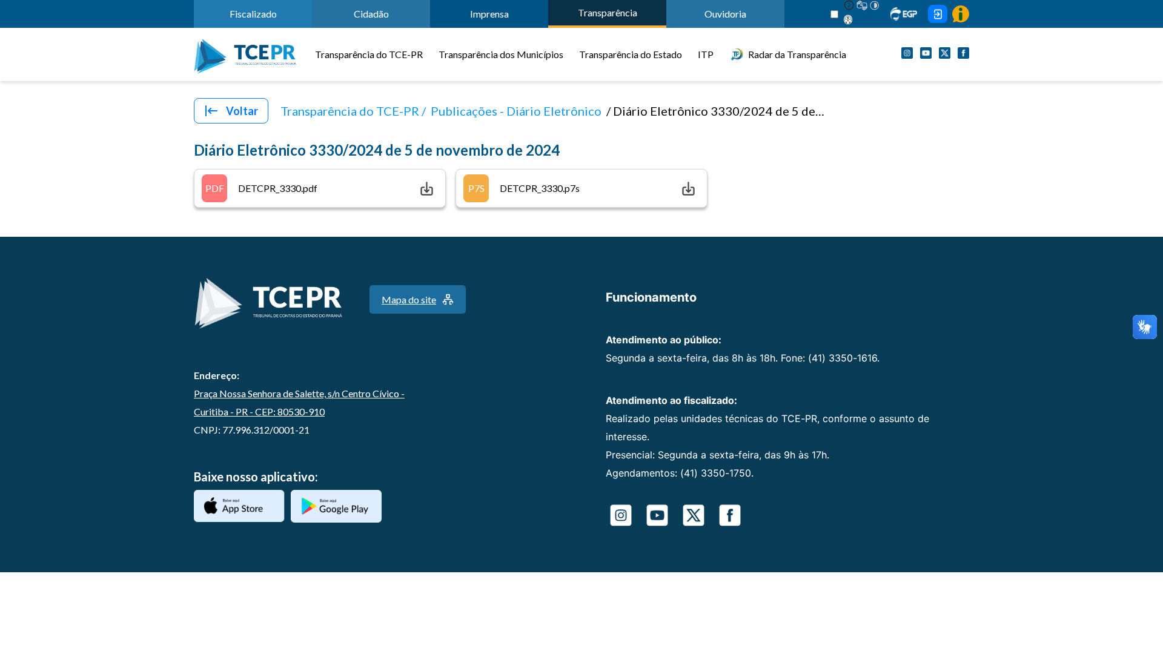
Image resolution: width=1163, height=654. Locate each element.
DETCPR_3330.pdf (261, 188)
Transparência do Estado (630, 54)
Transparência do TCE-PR (369, 54)
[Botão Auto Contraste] (874, 7)
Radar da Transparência (797, 54)
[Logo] (249, 54)
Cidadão (371, 13)
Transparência (607, 12)
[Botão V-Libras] (862, 7)
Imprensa (489, 13)
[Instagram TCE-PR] (907, 54)
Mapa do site (409, 299)
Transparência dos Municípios (501, 54)
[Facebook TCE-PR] (963, 54)
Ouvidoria (725, 13)
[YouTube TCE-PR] (926, 54)
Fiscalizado (253, 13)
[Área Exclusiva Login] (937, 14)
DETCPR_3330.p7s (524, 188)
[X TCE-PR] (944, 54)
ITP (706, 54)
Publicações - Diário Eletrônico (516, 111)
